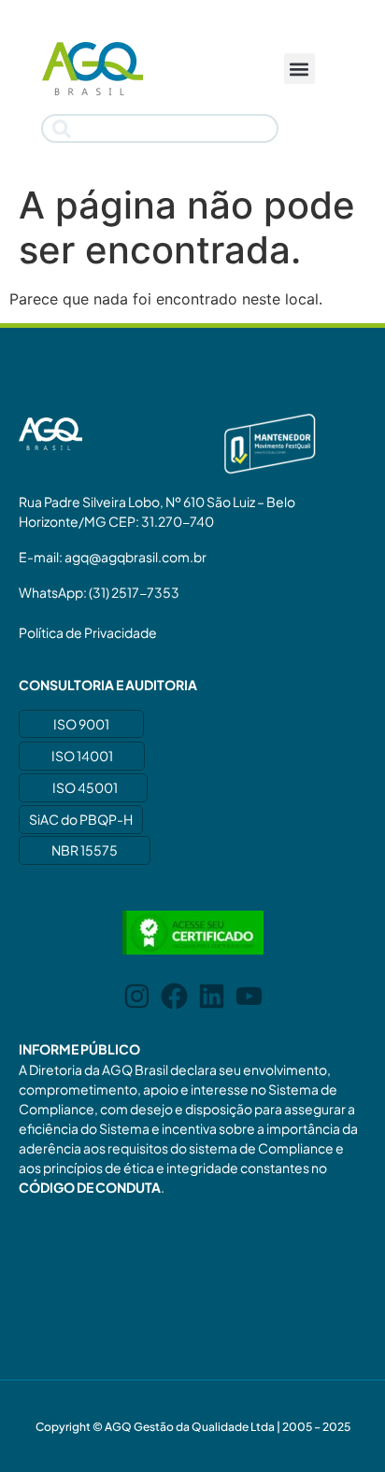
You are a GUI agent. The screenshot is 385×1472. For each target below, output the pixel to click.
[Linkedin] (211, 996)
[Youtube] (249, 996)
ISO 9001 (81, 723)
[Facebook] (174, 996)
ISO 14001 (82, 755)
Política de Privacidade (88, 632)
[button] (299, 68)
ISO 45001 (85, 787)
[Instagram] (136, 996)
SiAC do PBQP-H (81, 819)
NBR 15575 (84, 850)
